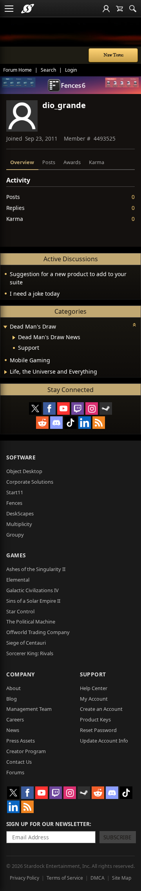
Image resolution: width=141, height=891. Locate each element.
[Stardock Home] (27, 8)
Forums (15, 772)
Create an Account (101, 708)
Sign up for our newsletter (48, 824)
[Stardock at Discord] (56, 423)
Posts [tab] (48, 162)
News (12, 730)
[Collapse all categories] (134, 325)
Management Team (29, 708)
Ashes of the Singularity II (35, 569)
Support (93, 674)
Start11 (14, 492)
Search (48, 70)
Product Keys (95, 719)
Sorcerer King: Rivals (29, 653)
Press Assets (20, 740)
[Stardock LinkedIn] (85, 423)
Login (71, 70)
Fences (14, 502)
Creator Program (26, 751)
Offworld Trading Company (38, 632)
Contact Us (19, 761)
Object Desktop (24, 471)
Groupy (15, 534)
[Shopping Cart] (119, 9)
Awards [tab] (72, 162)
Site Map (121, 878)
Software (21, 457)
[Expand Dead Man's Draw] (5, 327)
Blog (11, 698)
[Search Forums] (133, 9)
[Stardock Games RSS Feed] (99, 423)
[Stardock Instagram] (92, 408)
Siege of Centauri (26, 642)
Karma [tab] (96, 162)
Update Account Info (104, 740)
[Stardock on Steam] (106, 408)
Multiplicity (19, 524)
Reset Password (98, 730)
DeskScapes (20, 513)
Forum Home (17, 70)
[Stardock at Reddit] (42, 423)
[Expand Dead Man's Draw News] (14, 338)
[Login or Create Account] (106, 9)
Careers (15, 719)
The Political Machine (30, 621)
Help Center (93, 688)
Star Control (20, 611)
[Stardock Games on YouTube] (63, 408)
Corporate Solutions (29, 481)
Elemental (17, 579)
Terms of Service (65, 878)
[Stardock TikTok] (70, 423)
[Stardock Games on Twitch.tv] (77, 408)
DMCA (97, 878)
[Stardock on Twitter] (35, 408)
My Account (94, 698)
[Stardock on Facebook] (49, 408)
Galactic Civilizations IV (32, 590)
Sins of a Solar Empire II (33, 600)
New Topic (113, 55)
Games (16, 555)
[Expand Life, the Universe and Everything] (5, 372)
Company (20, 674)
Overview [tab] (22, 162)
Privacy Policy (24, 878)
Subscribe (117, 837)
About (13, 688)
